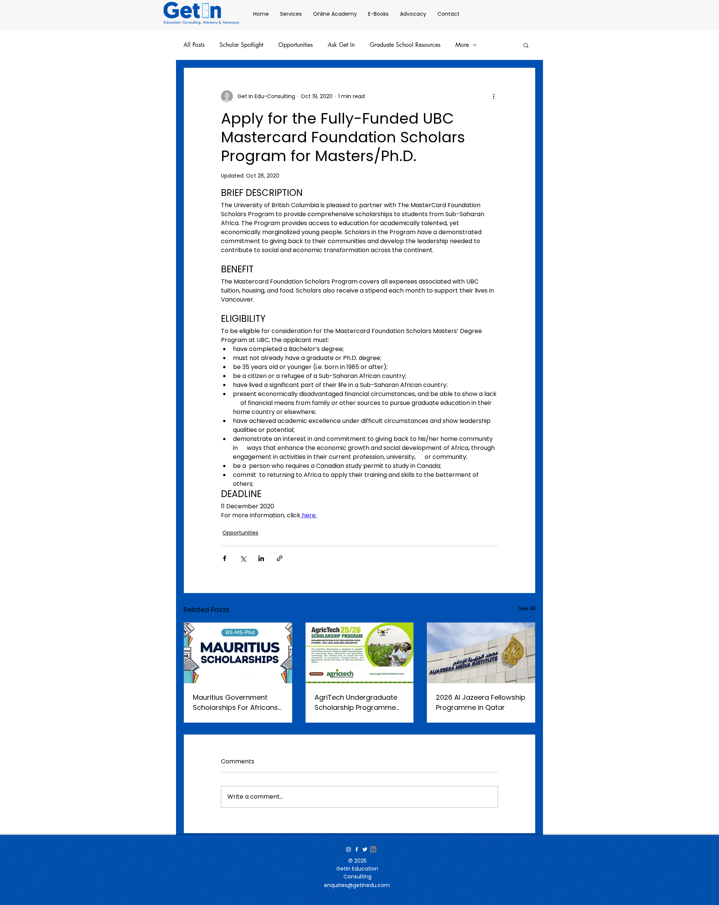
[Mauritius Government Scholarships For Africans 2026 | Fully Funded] (238, 653)
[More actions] (493, 96)
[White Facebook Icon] (357, 849)
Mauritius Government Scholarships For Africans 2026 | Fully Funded (235, 702)
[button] (526, 45)
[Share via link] (279, 558)
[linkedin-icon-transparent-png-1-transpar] (373, 849)
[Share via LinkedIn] (261, 558)
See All (527, 608)
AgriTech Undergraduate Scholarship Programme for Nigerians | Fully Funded (359, 702)
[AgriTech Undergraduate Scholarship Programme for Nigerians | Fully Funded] (360, 653)
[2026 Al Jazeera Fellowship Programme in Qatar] (481, 653)
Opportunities (295, 45)
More (462, 45)
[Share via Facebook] (224, 558)
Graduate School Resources (405, 45)
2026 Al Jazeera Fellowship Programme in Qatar (480, 702)
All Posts (193, 45)
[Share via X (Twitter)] (242, 558)
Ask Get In (341, 45)
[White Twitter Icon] (365, 849)
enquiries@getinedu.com (357, 885)
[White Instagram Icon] (348, 849)
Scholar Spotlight (241, 45)
